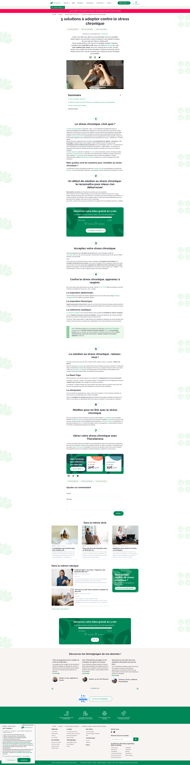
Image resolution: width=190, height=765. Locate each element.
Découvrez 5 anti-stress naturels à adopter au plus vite (91, 590)
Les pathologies (79, 155)
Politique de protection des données (128, 762)
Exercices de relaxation (87, 29)
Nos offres (89, 729)
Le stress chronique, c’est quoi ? (77, 99)
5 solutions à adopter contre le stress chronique (94, 14)
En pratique (80, 3)
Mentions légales (101, 762)
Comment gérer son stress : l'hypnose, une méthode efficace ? (89, 570)
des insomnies (110, 45)
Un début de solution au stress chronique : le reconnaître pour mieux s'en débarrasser (91, 102)
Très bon (109, 628)
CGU (117, 762)
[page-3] (95, 688)
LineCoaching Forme (116, 755)
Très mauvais (81, 628)
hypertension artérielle (87, 157)
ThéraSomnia (114, 749)
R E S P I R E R (102, 287)
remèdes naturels (98, 168)
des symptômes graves (77, 153)
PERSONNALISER (11, 760)
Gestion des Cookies (86, 762)
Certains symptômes (77, 136)
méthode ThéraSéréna (113, 328)
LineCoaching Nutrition (116, 753)
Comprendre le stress (60, 545)
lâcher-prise (76, 419)
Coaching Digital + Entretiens (93, 733)
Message (69, 499)
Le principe (54, 731)
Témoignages (89, 3)
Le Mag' (109, 3)
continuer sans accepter (28, 725)
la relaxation (80, 366)
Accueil (54, 14)
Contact (94, 762)
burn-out (92, 152)
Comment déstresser (73, 29)
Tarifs (73, 3)
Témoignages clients (72, 742)
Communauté (99, 3)
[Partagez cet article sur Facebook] (95, 57)
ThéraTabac (128, 747)
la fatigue (117, 295)
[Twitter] (114, 732)
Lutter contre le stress (101, 29)
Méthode (66, 3)
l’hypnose (69, 170)
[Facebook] (111, 732)
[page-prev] (53, 689)
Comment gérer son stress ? (72, 14)
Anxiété (68, 152)
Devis (88, 745)
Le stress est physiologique (74, 128)
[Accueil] (56, 3)
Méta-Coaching (129, 755)
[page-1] (92, 688)
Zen (82, 423)
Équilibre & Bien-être (116, 757)
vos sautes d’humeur (72, 255)
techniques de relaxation (79, 369)
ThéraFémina (128, 753)
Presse (68, 746)
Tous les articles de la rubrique (60, 609)
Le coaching (55, 737)
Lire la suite (55, 673)
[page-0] (91, 688)
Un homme (91, 224)
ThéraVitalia (128, 749)
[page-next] (137, 689)
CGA (113, 762)
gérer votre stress (78, 447)
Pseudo (68, 493)
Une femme (101, 224)
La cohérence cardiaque (73, 312)
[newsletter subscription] (135, 739)
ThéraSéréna (114, 751)
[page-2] (94, 688)
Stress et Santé (70, 737)
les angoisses (70, 297)
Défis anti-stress (55, 746)
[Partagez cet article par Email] (90, 57)
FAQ (87, 735)
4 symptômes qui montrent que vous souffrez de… (63, 549)
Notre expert (55, 733)
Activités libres (55, 748)
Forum (87, 740)
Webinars (88, 742)
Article (103, 34)
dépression (74, 152)
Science (53, 735)
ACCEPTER (24, 760)
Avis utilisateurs (70, 744)
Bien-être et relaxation (72, 735)
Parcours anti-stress (56, 742)
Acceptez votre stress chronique (77, 105)
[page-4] (97, 688)
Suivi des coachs (56, 744)
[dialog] (18, 744)
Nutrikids (127, 751)
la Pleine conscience (107, 421)
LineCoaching (114, 747)
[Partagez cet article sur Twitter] (99, 57)
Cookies (109, 762)
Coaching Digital (90, 731)
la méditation (107, 417)
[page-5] (98, 688)
